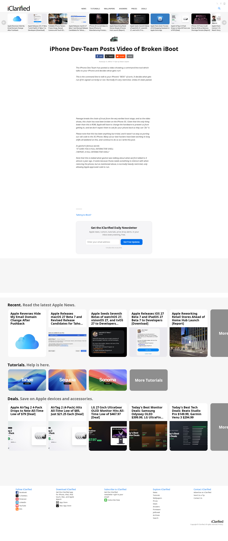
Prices (155, 501)
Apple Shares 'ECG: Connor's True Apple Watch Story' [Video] (219, 28)
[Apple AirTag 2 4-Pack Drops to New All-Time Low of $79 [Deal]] (180, 23)
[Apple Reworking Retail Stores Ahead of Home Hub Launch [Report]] (119, 23)
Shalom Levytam (124, 61)
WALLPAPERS (109, 8)
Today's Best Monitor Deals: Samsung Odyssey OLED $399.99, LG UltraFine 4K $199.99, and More (147, 414)
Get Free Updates (132, 242)
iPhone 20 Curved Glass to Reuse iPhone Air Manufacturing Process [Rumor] (98, 29)
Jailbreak (156, 512)
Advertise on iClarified (202, 492)
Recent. (15, 304)
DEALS (144, 8)
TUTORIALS (95, 8)
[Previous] (3, 22)
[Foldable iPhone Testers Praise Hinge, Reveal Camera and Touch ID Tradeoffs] (57, 23)
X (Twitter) (23, 496)
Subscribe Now (114, 500)
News (155, 492)
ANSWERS (123, 8)
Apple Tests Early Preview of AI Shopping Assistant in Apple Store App (160, 28)
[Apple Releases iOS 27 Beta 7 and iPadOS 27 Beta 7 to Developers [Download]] (37, 23)
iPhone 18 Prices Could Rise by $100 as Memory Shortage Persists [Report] (200, 28)
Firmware (156, 509)
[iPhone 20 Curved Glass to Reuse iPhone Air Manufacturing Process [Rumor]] (98, 23)
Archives (156, 515)
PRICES (134, 8)
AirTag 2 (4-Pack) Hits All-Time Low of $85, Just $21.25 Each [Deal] (67, 410)
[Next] (224, 22)
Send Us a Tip (199, 495)
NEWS (83, 8)
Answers (156, 506)
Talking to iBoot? (83, 214)
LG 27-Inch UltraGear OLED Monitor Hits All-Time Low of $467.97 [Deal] (107, 412)
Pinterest (22, 499)
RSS (20, 509)
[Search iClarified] (219, 8)
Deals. (13, 398)
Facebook (23, 492)
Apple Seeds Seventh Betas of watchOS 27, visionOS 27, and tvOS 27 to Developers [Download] (139, 29)
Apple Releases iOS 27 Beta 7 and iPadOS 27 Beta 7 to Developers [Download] (37, 28)
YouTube (22, 506)
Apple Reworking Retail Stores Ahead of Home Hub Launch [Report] (118, 28)
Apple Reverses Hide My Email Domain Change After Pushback (16, 28)
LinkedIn (22, 502)
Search (155, 518)
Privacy (220, 524)
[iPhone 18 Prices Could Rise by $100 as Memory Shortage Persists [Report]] (200, 23)
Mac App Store (65, 506)
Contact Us (198, 498)
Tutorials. (17, 364)
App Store (63, 502)
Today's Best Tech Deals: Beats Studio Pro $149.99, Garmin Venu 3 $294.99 (186, 412)
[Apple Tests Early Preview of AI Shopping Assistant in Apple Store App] (160, 23)
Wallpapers (157, 498)
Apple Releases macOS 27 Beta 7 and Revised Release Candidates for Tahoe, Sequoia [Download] (78, 29)
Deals (155, 504)
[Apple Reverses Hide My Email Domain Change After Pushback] (17, 23)
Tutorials (156, 495)
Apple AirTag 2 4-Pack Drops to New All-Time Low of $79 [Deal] (180, 28)
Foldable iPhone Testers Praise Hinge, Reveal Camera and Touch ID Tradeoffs (56, 29)
